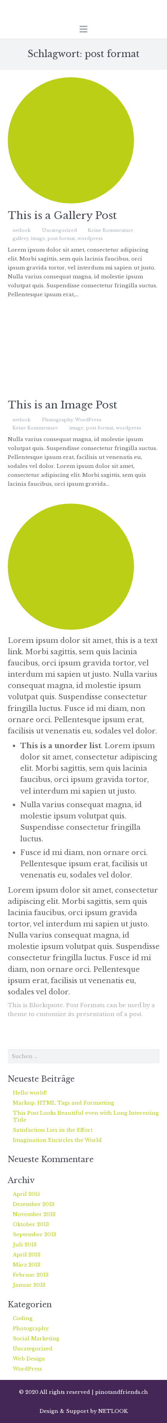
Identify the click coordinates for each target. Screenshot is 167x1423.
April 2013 (26, 1254)
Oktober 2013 (31, 1224)
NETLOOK (113, 1411)
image (38, 238)
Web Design (29, 1358)
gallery (20, 238)
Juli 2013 (25, 1244)
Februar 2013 (31, 1275)
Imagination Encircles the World (57, 1140)
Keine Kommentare (110, 230)
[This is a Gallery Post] (84, 140)
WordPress (88, 419)
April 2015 (26, 1194)
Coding (23, 1318)
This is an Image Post (62, 405)
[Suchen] (152, 1056)
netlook (21, 230)
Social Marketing (36, 1338)
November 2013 (34, 1214)
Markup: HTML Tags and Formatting (63, 1103)
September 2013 (34, 1234)
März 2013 (26, 1264)
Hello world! (30, 1092)
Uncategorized (59, 230)
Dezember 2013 (33, 1204)
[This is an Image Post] (84, 353)
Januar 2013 (29, 1285)
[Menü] (84, 29)
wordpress (90, 238)
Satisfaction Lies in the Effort (52, 1130)
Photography (57, 419)
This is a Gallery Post (62, 215)
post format (61, 238)
